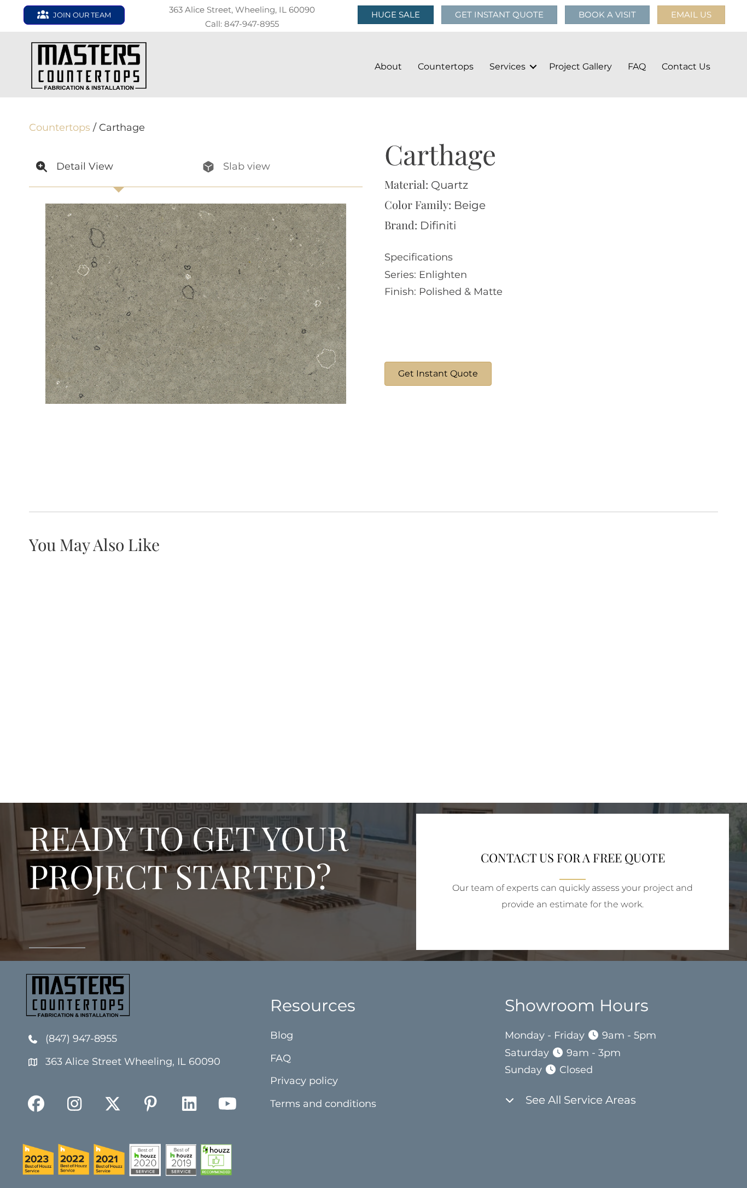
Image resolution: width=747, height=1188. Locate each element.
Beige (470, 205)
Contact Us (686, 66)
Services (507, 66)
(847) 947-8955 (81, 1039)
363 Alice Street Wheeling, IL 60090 (132, 1062)
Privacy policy (304, 1081)
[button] (691, 14)
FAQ (637, 66)
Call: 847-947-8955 (242, 24)
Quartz (449, 185)
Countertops (446, 66)
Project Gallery (580, 66)
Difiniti (438, 225)
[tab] (112, 167)
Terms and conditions (323, 1104)
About (388, 66)
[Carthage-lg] (425, 449)
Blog (281, 1035)
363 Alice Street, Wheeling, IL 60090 (242, 9)
